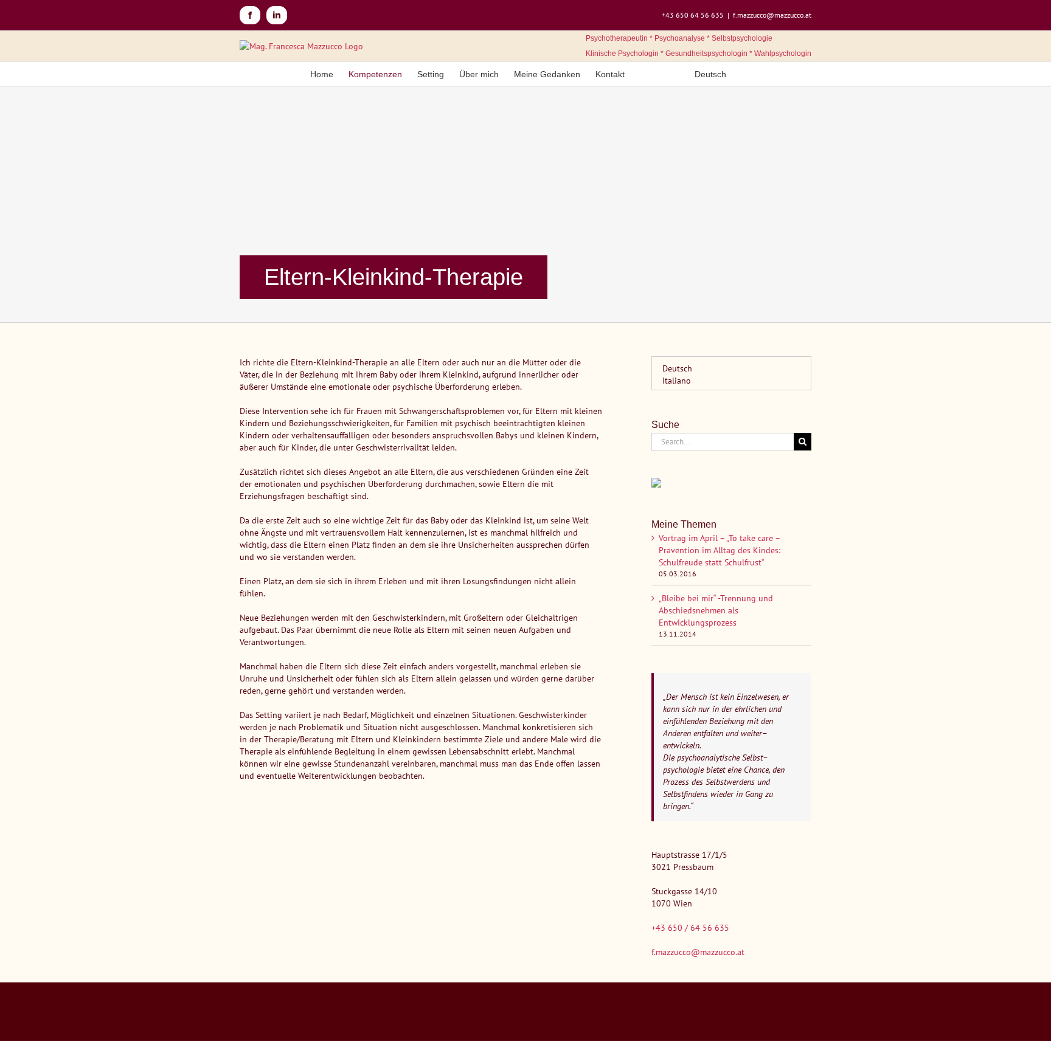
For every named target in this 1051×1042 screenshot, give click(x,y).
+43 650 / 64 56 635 (690, 927)
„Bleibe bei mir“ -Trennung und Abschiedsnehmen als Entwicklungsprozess (716, 610)
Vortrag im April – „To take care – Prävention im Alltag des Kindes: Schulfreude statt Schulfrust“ (719, 550)
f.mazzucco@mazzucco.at (772, 14)
